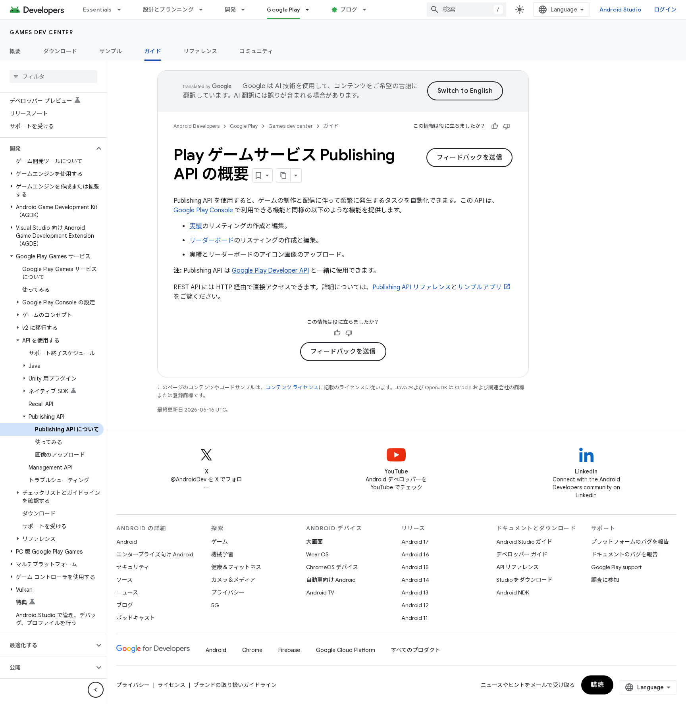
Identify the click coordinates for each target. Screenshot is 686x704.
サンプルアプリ (479, 287)
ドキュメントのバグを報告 (624, 554)
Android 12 (415, 605)
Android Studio (620, 9)
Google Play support (616, 567)
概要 (15, 51)
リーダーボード (211, 240)
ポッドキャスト (135, 617)
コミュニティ (256, 51)
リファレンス (200, 51)
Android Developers (196, 126)
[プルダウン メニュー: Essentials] (122, 9)
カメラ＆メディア (233, 579)
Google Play (283, 9)
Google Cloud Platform (345, 650)
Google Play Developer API (270, 271)
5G (215, 605)
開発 (230, 9)
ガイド (152, 51)
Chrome (252, 650)
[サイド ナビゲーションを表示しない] (96, 690)
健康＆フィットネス (236, 567)
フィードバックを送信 (469, 158)
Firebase (289, 650)
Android (126, 541)
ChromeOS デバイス (332, 567)
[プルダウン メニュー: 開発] (246, 9)
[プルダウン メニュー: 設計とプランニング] (204, 9)
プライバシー (228, 592)
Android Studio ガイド (524, 541)
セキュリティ (132, 567)
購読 (597, 685)
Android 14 (415, 579)
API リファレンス (517, 567)
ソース (124, 579)
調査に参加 (605, 579)
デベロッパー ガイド (521, 554)
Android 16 (415, 554)
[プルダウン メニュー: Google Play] (311, 9)
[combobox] (466, 9)
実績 (195, 226)
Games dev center (41, 32)
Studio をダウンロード (524, 579)
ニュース (127, 592)
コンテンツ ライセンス (292, 387)
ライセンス (171, 685)
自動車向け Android (331, 579)
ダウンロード (60, 51)
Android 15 (415, 567)
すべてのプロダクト (415, 650)
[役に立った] (495, 126)
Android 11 (414, 617)
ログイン (665, 9)
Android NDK (512, 592)
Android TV (320, 592)
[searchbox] (53, 76)
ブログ (348, 9)
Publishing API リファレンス (411, 287)
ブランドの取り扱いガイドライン (235, 685)
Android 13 (414, 592)
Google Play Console (203, 210)
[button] (47, 148)
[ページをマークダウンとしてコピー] (283, 175)
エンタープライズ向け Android (154, 554)
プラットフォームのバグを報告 (630, 541)
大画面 (314, 541)
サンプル (110, 51)
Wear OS (317, 554)
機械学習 (222, 554)
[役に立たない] (507, 126)
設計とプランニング (168, 9)
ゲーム (219, 541)
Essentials (97, 9)
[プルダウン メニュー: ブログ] (368, 9)
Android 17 (415, 541)
